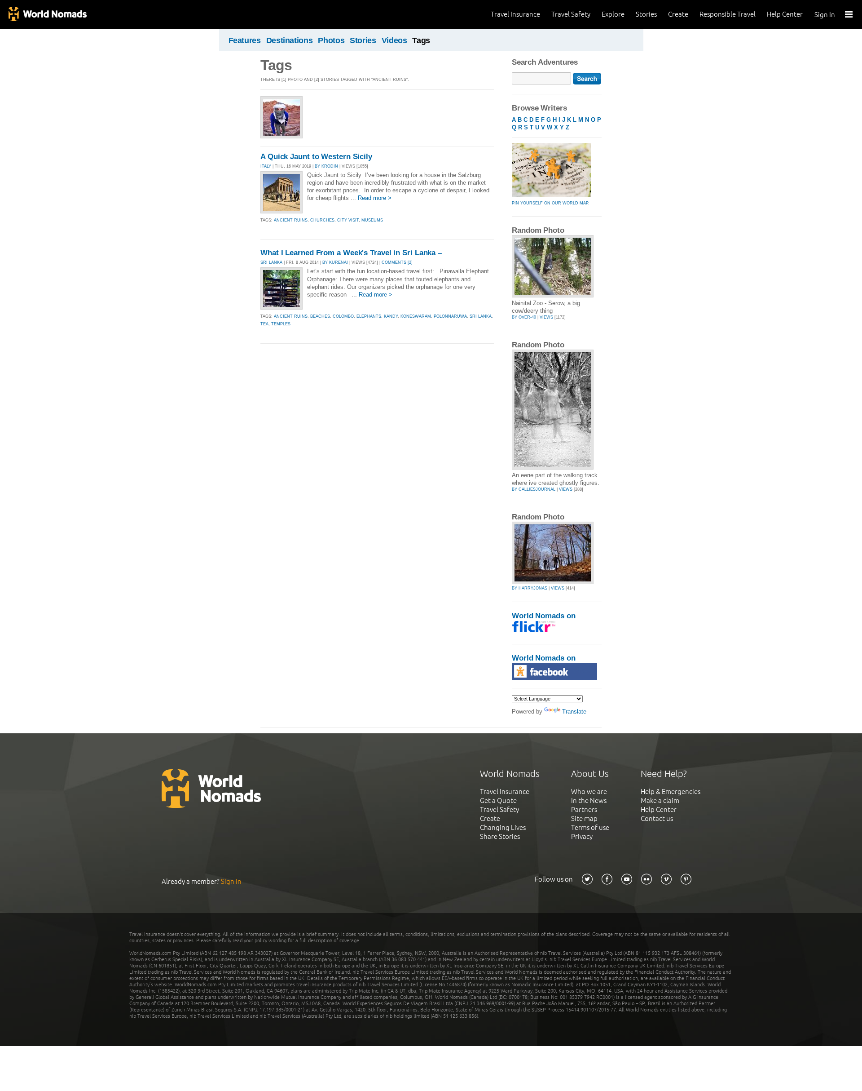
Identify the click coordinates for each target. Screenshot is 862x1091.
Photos (331, 40)
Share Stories (500, 836)
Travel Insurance (515, 14)
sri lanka (481, 316)
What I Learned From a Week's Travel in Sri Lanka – (351, 252)
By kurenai (335, 262)
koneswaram (415, 316)
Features (245, 40)
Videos (394, 40)
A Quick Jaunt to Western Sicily (316, 156)
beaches (320, 316)
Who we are (589, 791)
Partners (584, 809)
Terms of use (590, 827)
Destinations (289, 40)
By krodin (326, 166)
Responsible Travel (727, 14)
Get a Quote (498, 800)
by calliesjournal (533, 489)
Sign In (824, 14)
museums (372, 220)
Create (678, 14)
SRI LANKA (271, 262)
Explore (613, 14)
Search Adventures (545, 62)
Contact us (657, 818)
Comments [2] (397, 262)
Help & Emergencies (670, 791)
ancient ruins (291, 220)
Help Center (785, 14)
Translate (574, 711)
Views (546, 317)
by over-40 (524, 317)
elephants (368, 316)
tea (264, 324)
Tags (421, 40)
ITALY (265, 166)
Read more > (374, 198)
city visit (348, 220)
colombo (343, 316)
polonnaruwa (450, 316)
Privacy (582, 836)
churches (322, 220)
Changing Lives (503, 827)
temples (280, 324)
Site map (584, 818)
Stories (646, 14)
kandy (391, 316)
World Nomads (47, 14)
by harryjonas (529, 588)
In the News (589, 800)
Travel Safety (570, 14)
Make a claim (660, 800)
